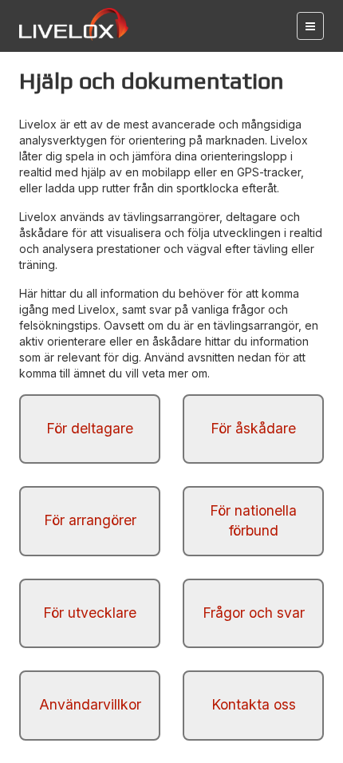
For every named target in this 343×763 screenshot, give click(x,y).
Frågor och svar (254, 612)
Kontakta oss (253, 704)
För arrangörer (90, 520)
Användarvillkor (90, 704)
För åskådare (253, 428)
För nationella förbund (253, 520)
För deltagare (89, 428)
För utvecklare (89, 612)
